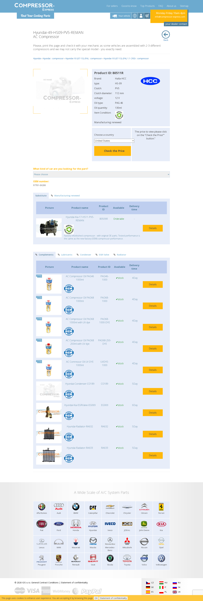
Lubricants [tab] (66, 254)
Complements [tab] (46, 254)
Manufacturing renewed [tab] (67, 195)
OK (96, 598)
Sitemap (184, 5)
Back (165, 40)
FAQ (160, 5)
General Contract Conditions (45, 582)
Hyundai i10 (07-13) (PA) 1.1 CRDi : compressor (126, 58)
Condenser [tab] (85, 254)
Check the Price (114, 151)
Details (153, 228)
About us (171, 5)
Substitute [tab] (41, 195)
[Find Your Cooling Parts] (35, 7)
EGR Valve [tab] (104, 254)
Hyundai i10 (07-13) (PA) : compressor (83, 58)
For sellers (112, 5)
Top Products (147, 5)
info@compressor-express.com (170, 16)
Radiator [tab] (121, 254)
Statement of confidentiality (74, 582)
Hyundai (37, 58)
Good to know (129, 5)
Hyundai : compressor (53, 58)
